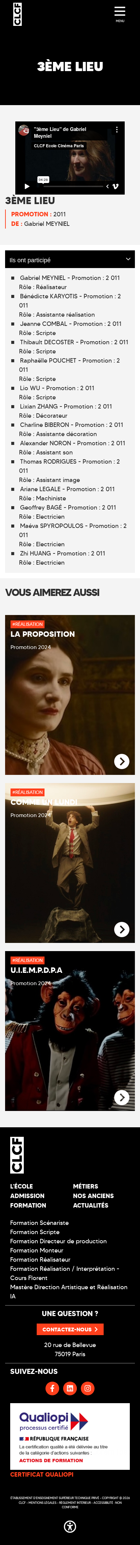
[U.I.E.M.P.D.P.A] (121, 1098)
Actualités (90, 1205)
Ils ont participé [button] (30, 259)
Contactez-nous (67, 1329)
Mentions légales (42, 1503)
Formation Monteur (36, 1250)
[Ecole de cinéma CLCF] (17, 14)
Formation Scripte (34, 1232)
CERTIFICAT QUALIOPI (41, 1474)
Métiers (85, 1186)
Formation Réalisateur (40, 1259)
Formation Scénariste (39, 1223)
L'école (21, 1186)
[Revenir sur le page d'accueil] (37, 1155)
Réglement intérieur (75, 1503)
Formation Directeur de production (58, 1241)
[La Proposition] (121, 761)
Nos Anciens (93, 1196)
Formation (28, 1205)
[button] (70, 1525)
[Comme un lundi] (121, 929)
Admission (27, 1196)
